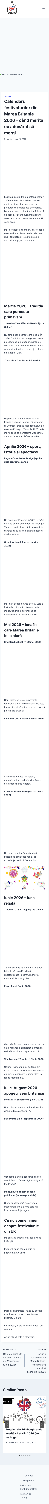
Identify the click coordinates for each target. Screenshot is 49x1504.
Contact (29, 1475)
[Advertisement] (24, 47)
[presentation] (24, 1410)
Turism (7, 96)
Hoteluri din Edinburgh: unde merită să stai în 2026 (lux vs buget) (24, 1433)
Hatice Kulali (14, 1442)
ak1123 (10, 139)
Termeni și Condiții (25, 1496)
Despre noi (28, 1480)
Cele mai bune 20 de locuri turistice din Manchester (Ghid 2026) (12, 1357)
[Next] (42, 1424)
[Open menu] (43, 9)
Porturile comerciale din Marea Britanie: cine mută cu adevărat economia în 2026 (36, 1360)
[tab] (19, 1455)
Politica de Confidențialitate (28, 1487)
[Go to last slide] (7, 1424)
